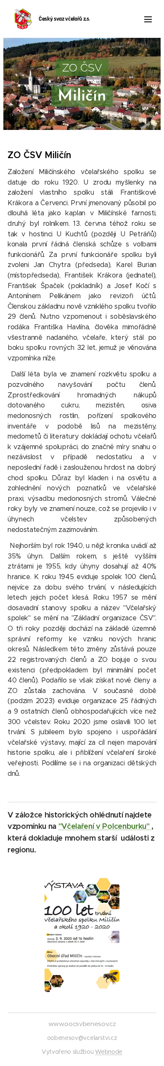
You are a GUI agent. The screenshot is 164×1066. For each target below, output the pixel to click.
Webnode (108, 1051)
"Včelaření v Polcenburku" (104, 826)
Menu (148, 19)
